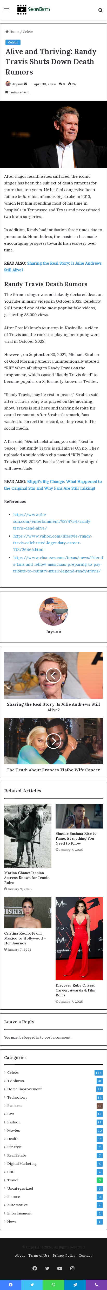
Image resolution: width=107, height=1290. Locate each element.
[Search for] (100, 12)
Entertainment (19, 1213)
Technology (17, 1097)
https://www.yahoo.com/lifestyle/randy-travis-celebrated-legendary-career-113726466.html (52, 543)
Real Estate (16, 1155)
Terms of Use (38, 1255)
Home (14, 31)
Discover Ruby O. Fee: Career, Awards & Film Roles (75, 990)
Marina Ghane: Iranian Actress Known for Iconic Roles (26, 877)
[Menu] (6, 12)
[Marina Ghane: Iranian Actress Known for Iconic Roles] (27, 836)
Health (12, 1139)
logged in (31, 1037)
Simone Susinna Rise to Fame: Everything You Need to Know (76, 838)
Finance (13, 1197)
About (20, 1255)
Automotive (17, 1205)
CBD (11, 1172)
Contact (85, 1255)
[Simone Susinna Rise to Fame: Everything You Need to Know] (79, 816)
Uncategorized (20, 1188)
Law (10, 1114)
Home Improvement (24, 1089)
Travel (12, 1180)
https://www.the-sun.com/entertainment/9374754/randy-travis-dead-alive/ (52, 521)
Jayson (17, 84)
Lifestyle (14, 1147)
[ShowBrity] (34, 10)
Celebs (28, 31)
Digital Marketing (22, 1163)
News (12, 1221)
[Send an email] (25, 84)
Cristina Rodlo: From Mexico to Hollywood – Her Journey (25, 938)
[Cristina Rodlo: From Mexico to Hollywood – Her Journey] (27, 912)
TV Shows (15, 1081)
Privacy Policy (64, 1255)
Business (14, 1105)
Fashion (14, 1122)
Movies (13, 1130)
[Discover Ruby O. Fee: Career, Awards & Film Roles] (79, 938)
